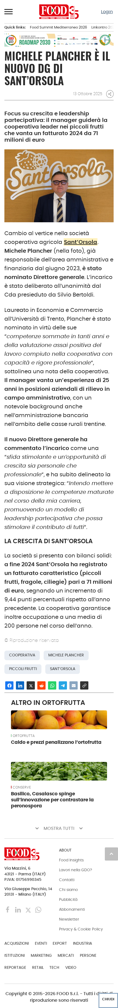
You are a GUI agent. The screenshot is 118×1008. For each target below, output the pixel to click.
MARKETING (41, 955)
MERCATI (66, 955)
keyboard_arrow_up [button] (111, 853)
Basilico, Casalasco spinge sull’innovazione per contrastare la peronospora (52, 799)
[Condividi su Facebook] (9, 685)
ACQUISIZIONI (16, 943)
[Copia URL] (84, 685)
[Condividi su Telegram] (63, 685)
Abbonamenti (72, 909)
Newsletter (69, 919)
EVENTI (41, 943)
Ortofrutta (24, 735)
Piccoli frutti (23, 668)
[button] (8, 11)
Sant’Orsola (80, 242)
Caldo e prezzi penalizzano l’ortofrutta (56, 742)
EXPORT (60, 943)
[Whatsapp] (38, 909)
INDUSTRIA (82, 943)
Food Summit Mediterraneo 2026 (58, 27)
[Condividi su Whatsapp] (52, 685)
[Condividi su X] (31, 685)
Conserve (22, 787)
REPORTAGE (15, 967)
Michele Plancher (66, 655)
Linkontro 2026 (103, 27)
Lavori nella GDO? (75, 870)
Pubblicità (68, 899)
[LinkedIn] (19, 909)
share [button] (110, 94)
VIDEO (70, 967)
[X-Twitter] (29, 909)
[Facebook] (8, 909)
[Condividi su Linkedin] (20, 685)
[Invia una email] (73, 685)
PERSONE (88, 955)
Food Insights (71, 860)
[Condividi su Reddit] (41, 685)
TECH (54, 967)
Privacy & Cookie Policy (81, 929)
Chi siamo (68, 889)
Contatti (66, 879)
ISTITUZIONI (14, 955)
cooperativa (22, 655)
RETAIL (38, 967)
